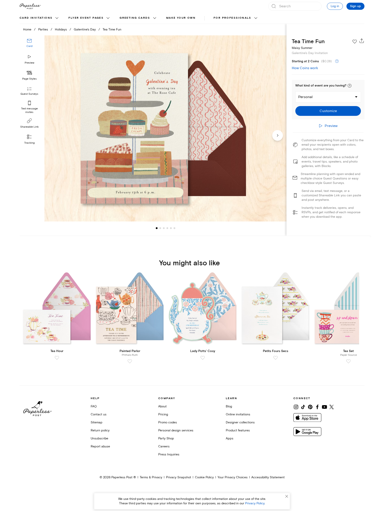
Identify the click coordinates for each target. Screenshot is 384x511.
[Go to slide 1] (157, 228)
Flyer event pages (86, 18)
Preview (29, 62)
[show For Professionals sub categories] (255, 18)
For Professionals (232, 18)
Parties (43, 29)
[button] (349, 85)
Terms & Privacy (151, 477)
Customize (328, 111)
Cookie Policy (204, 477)
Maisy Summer (302, 48)
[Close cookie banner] (286, 496)
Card (29, 46)
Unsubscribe (99, 438)
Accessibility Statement (268, 477)
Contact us (98, 414)
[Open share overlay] (361, 40)
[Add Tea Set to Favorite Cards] (348, 361)
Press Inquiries (168, 454)
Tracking (29, 143)
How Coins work (305, 68)
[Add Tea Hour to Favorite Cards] (57, 357)
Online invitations (238, 414)
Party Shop (166, 438)
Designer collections (240, 422)
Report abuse (100, 446)
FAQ (94, 406)
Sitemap (96, 422)
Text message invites (29, 110)
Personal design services (175, 430)
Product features (238, 430)
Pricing (163, 414)
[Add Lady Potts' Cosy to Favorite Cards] (202, 357)
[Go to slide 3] (160, 228)
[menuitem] (40, 18)
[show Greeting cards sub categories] (154, 18)
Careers (164, 446)
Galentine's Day (85, 29)
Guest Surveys (29, 94)
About (162, 406)
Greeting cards (135, 18)
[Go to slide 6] (171, 228)
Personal (305, 97)
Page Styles (29, 78)
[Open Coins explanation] (337, 61)
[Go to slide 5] (167, 228)
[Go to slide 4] (164, 228)
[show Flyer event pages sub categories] (108, 18)
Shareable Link (29, 127)
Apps (229, 438)
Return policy (100, 430)
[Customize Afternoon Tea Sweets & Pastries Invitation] (165, 128)
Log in (335, 6)
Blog (229, 406)
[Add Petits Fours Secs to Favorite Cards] (275, 357)
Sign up (355, 6)
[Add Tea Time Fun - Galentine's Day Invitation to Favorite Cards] (354, 41)
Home (27, 29)
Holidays (61, 29)
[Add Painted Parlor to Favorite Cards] (129, 361)
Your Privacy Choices (233, 477)
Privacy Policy (254, 503)
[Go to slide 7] (174, 228)
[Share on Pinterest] (310, 407)
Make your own (181, 18)
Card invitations (36, 18)
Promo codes (167, 422)
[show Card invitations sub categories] (57, 18)
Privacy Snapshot (178, 477)
